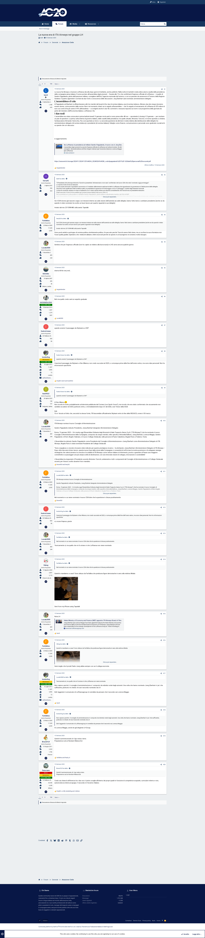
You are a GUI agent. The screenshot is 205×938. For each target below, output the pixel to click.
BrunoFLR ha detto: (62, 768)
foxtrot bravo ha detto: (63, 355)
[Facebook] (153, 927)
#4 (164, 242)
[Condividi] (161, 89)
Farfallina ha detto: (62, 537)
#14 (164, 559)
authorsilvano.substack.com (50, 378)
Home (158, 920)
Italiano (45, 920)
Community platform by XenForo (57, 926)
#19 (164, 736)
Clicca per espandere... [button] (110, 197)
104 (51, 84)
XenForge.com (108, 926)
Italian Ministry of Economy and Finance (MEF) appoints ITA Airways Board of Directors (94, 620)
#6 (164, 296)
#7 (164, 325)
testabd (120, 903)
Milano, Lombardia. (48, 286)
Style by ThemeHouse (83, 926)
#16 (164, 640)
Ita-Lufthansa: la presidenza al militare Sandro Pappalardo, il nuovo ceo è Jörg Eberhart (94, 145)
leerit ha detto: (60, 179)
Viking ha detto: (61, 644)
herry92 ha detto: (61, 218)
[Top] (162, 920)
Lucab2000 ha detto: (62, 475)
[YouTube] (166, 927)
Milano (50, 788)
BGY (51, 315)
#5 (164, 268)
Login (128, 895)
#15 (164, 613)
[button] (80, 24)
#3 (164, 215)
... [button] (47, 84)
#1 (164, 89)
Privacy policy (146, 920)
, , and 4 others (68, 791)
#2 (164, 175)
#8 (164, 351)
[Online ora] (46, 355)
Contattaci (128, 920)
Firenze (50, 754)
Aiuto (153, 920)
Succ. (56, 84)
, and (65, 381)
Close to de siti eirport (48, 578)
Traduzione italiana (96, 926)
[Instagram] (156, 927)
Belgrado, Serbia (47, 406)
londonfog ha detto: (62, 511)
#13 (164, 533)
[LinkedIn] (159, 927)
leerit (41, 38)
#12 (164, 507)
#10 (164, 420)
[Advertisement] (102, 59)
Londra (50, 375)
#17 (164, 673)
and (63, 464)
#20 (164, 764)
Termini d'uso (137, 920)
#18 (164, 710)
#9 (164, 388)
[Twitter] (162, 927)
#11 (164, 471)
